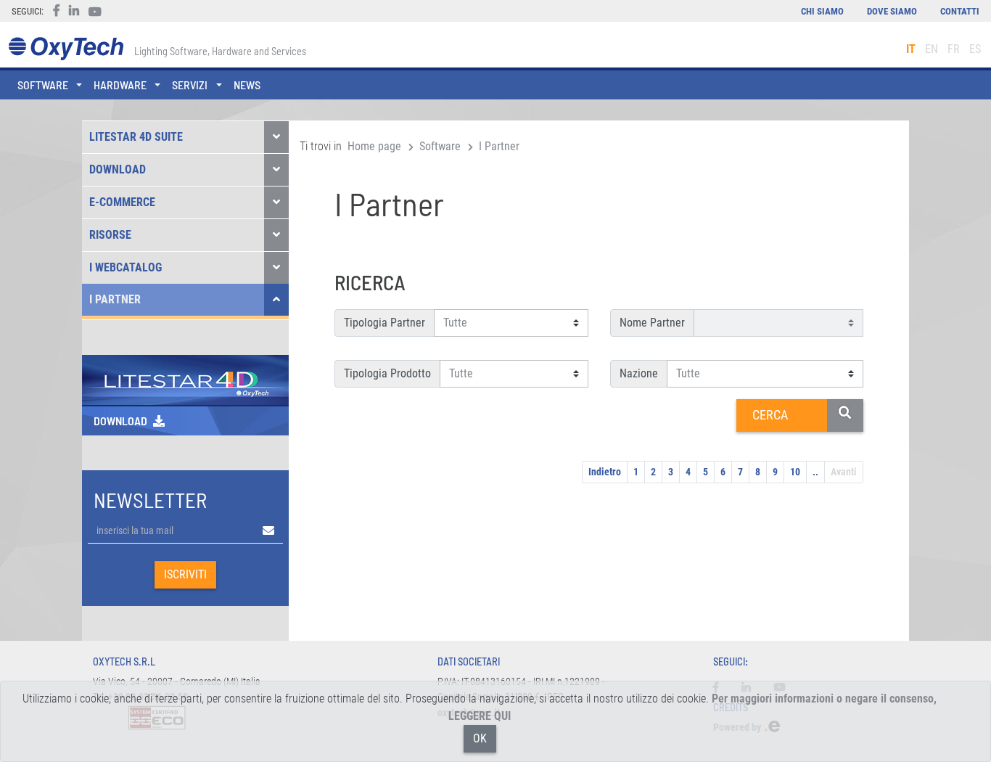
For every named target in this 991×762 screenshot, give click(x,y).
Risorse (110, 235)
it (911, 49)
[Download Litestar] (185, 379)
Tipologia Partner (384, 322)
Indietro (604, 472)
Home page (374, 146)
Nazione (639, 373)
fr (953, 49)
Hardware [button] (120, 84)
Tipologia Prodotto (387, 373)
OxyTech (66, 49)
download (120, 420)
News (247, 84)
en (931, 49)
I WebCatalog (125, 267)
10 (795, 472)
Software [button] (42, 84)
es (975, 49)
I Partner (115, 299)
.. (815, 472)
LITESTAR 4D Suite (136, 137)
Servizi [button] (189, 84)
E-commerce (122, 202)
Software (440, 146)
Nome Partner (652, 322)
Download (117, 169)
